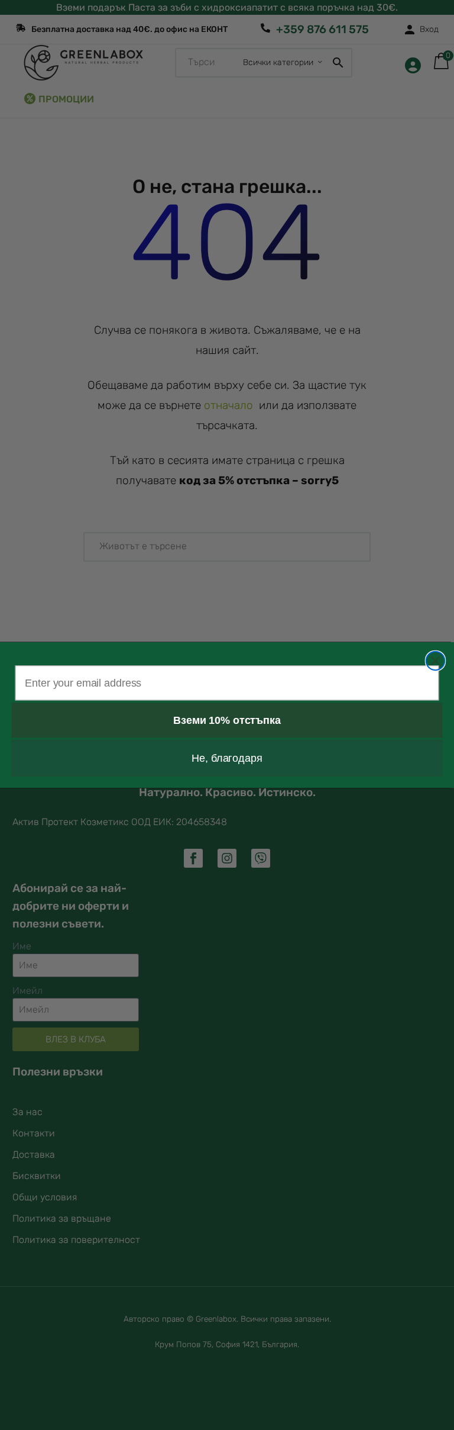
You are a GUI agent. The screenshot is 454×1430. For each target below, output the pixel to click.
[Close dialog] (435, 661)
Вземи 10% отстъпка (226, 720)
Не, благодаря (227, 758)
